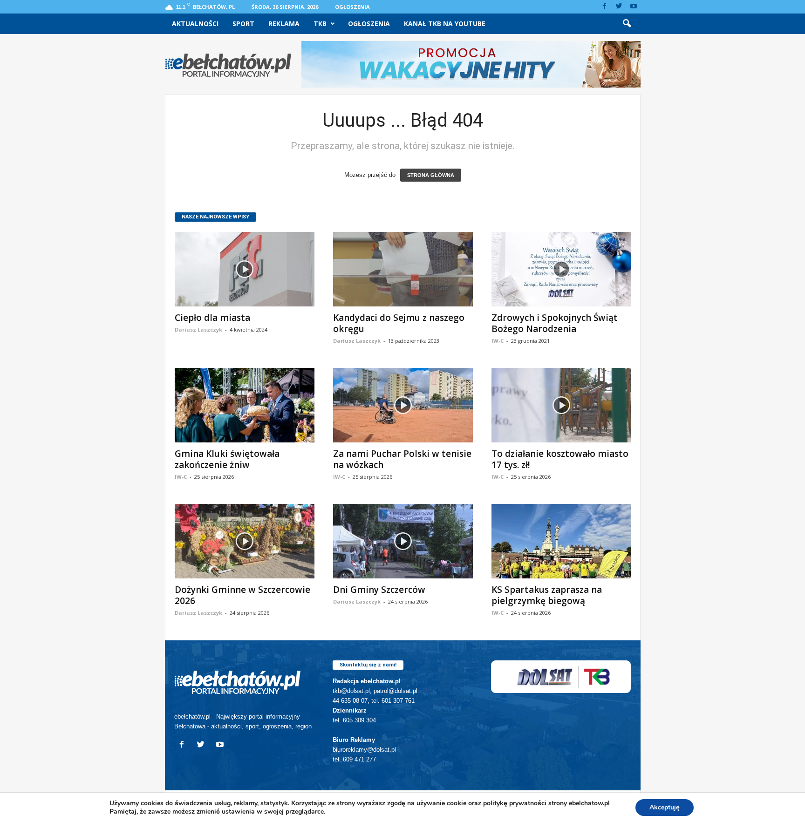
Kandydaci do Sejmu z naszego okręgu (398, 323)
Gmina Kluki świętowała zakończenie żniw (227, 459)
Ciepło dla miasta (212, 318)
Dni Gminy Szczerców (379, 590)
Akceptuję (664, 807)
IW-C (497, 340)
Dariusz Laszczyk (198, 329)
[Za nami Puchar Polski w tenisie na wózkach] (403, 405)
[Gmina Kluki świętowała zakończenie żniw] (244, 405)
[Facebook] (604, 7)
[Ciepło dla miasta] (244, 269)
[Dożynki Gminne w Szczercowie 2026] (244, 541)
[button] (626, 24)
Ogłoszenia (352, 6)
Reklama (284, 23)
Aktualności (195, 23)
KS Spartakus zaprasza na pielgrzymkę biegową (546, 595)
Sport (243, 23)
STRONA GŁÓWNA (430, 175)
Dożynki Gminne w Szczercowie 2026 (242, 595)
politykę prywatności (514, 803)
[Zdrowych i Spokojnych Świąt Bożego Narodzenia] (561, 269)
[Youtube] (633, 7)
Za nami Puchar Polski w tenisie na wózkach (402, 459)
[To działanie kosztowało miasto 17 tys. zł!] (561, 405)
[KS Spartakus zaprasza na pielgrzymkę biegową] (561, 541)
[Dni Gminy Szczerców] (403, 541)
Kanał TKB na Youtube (444, 23)
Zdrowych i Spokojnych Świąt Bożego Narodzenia (554, 323)
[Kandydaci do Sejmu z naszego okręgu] (403, 269)
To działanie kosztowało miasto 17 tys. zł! (559, 459)
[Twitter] (619, 7)
